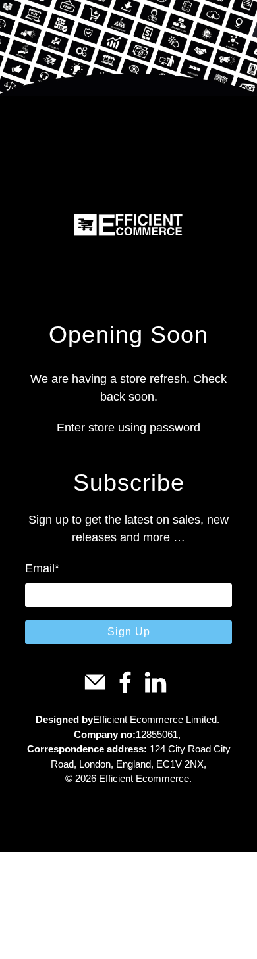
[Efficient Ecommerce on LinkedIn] (155, 690)
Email (42, 568)
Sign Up (128, 631)
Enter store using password (128, 427)
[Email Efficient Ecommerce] (95, 690)
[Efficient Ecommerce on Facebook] (125, 690)
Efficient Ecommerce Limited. (156, 719)
